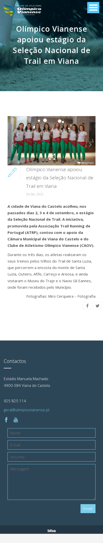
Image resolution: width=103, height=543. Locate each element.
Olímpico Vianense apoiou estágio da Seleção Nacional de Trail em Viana (59, 177)
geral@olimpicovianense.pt (27, 409)
